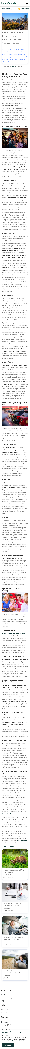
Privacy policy (5, 1010)
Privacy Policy (11, 1040)
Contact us (4, 1022)
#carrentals (24, 9)
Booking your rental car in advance (13, 634)
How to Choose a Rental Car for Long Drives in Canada (15, 938)
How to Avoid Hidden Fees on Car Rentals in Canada (14, 905)
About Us (4, 995)
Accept (8, 1045)
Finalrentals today (8, 814)
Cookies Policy (22, 1040)
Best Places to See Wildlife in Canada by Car (14, 871)
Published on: (8, 876)
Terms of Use (5, 1013)
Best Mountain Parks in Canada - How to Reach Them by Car (15, 972)
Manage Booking (6, 998)
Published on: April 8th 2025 (9, 46)
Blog (2, 1001)
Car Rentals (13, 66)
